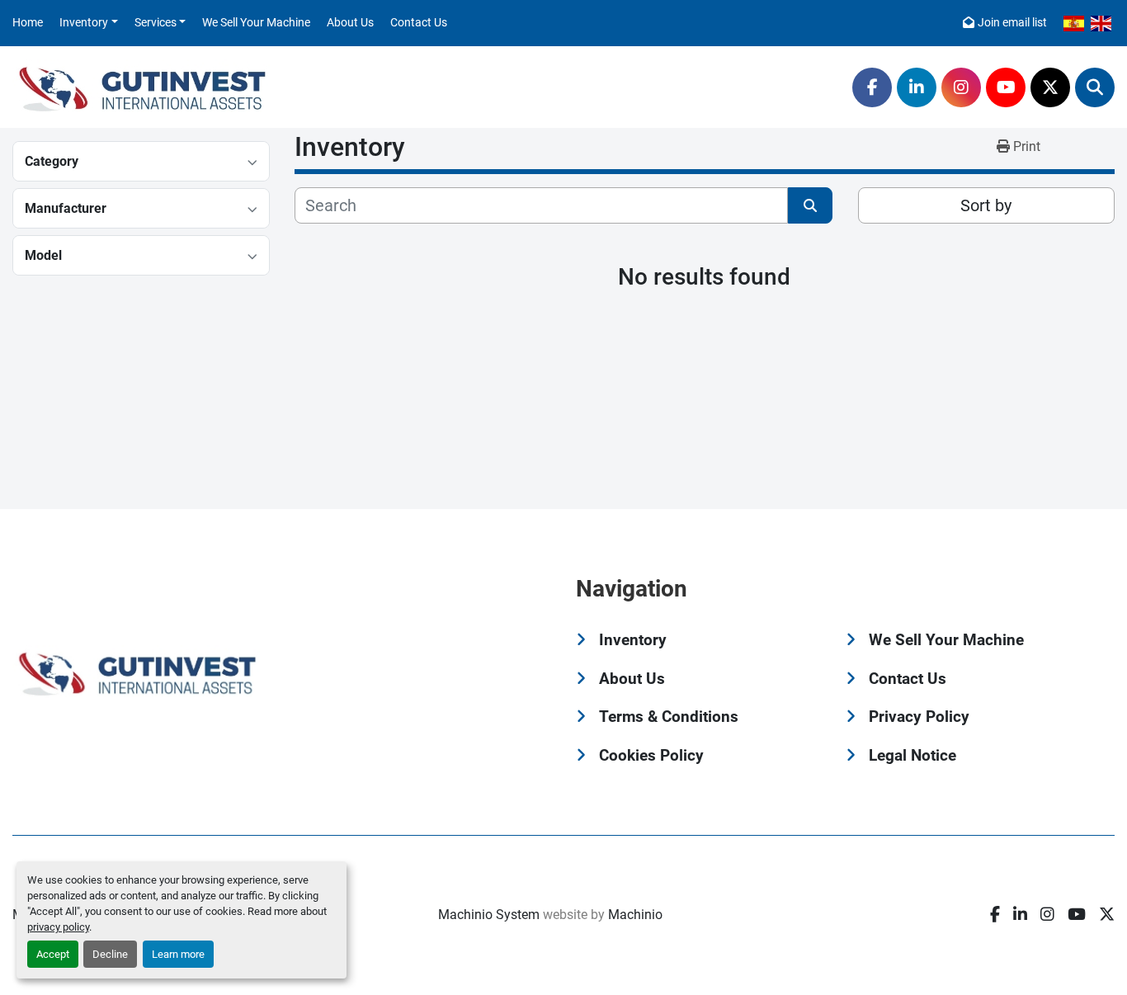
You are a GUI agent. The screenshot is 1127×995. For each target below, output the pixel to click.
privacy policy (58, 927)
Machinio (635, 914)
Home (27, 22)
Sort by (985, 205)
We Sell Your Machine (256, 22)
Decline (110, 954)
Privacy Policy (919, 716)
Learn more (178, 954)
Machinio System (489, 914)
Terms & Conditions (668, 716)
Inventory (83, 22)
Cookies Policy (651, 755)
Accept (52, 954)
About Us (350, 22)
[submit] (810, 205)
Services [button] (155, 22)
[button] (88, 22)
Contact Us (418, 22)
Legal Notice (912, 755)
